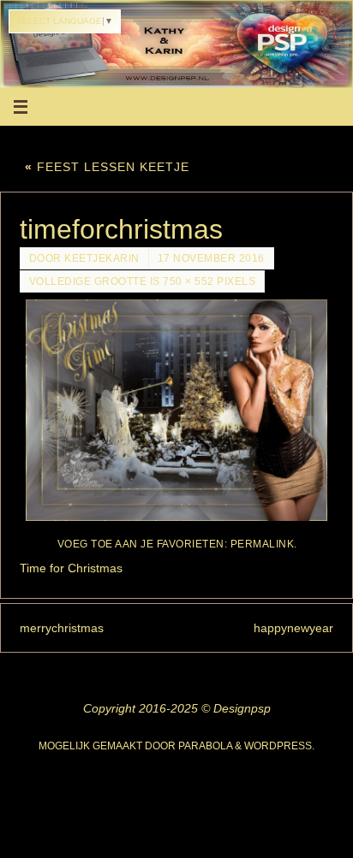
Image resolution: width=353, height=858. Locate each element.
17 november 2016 (211, 258)
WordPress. (279, 746)
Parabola (205, 746)
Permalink (262, 544)
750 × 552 (188, 281)
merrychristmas (62, 628)
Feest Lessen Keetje (107, 167)
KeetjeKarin (102, 258)
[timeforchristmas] (177, 410)
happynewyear (293, 628)
